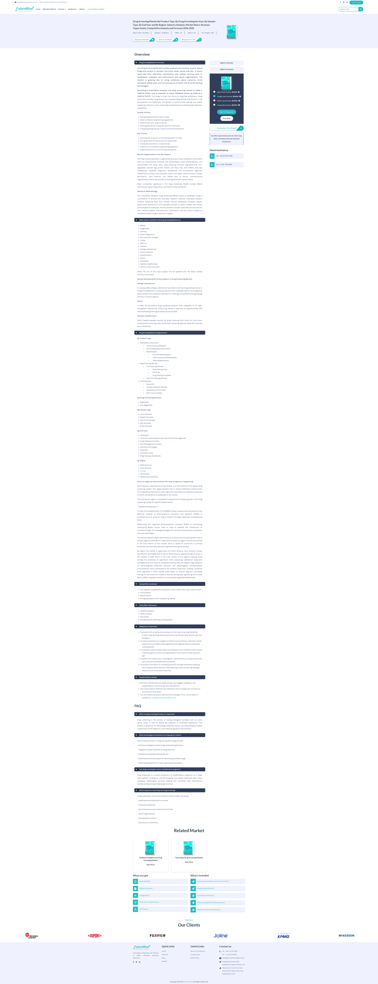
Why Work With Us (49, 9)
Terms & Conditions (197, 951)
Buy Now (226, 118)
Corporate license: (227, 105)
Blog (163, 958)
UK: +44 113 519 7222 (47, 2)
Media (82, 9)
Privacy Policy (195, 954)
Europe (143, 471)
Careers (164, 961)
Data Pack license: (227, 92)
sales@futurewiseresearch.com (27, 2)
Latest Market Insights (96, 9)
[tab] (227, 63)
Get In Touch (356, 2)
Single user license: (228, 96)
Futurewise (188, 982)
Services (61, 9)
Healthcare (72, 9)
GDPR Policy (194, 958)
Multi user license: (227, 101)
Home (38, 9)
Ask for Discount (226, 112)
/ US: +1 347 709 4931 (60, 2)
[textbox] (351, 9)
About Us (165, 954)
